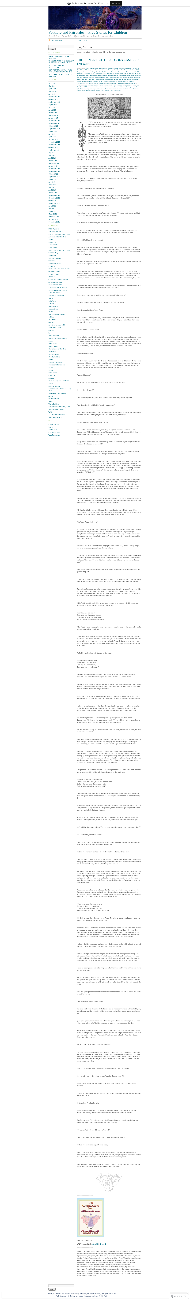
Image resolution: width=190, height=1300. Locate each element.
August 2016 (52, 131)
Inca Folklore (53, 319)
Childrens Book (123, 68)
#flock (86, 79)
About (85, 40)
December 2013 (54, 169)
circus (100, 87)
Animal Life (52, 242)
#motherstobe (81, 83)
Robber (135, 88)
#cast (105, 75)
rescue (131, 88)
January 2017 (53, 118)
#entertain (137, 77)
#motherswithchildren (92, 83)
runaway (51, 378)
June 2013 (52, 185)
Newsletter (52, 351)
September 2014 (54, 150)
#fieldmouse (80, 79)
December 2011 (54, 222)
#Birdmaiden (94, 75)
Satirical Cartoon (54, 386)
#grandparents (81, 81)
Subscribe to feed (56, 40)
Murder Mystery (53, 346)
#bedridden (85, 75)
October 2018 (53, 99)
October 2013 (53, 174)
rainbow (125, 88)
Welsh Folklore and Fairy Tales (59, 407)
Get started (116, 3)
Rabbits (51, 370)
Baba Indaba (53, 248)
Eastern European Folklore (57, 290)
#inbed (120, 81)
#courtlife (79, 77)
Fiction (119, 70)
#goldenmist (117, 79)
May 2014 (51, 155)
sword (93, 90)
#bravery (100, 75)
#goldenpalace (126, 79)
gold (78, 88)
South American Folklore (57, 393)
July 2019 (51, 94)
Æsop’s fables (53, 245)
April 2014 (52, 158)
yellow (107, 90)
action (130, 85)
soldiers (79, 90)
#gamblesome (100, 79)
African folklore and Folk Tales (59, 234)
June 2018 (52, 110)
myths (98, 88)
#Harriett (95, 81)
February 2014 (53, 163)
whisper (98, 90)
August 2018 (52, 105)
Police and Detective (55, 362)
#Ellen (107, 77)
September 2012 (54, 203)
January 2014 (53, 166)
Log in (50, 427)
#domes (85, 77)
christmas (51, 277)
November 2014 (54, 145)
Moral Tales (52, 343)
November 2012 (54, 198)
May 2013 (51, 187)
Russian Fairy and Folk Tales (58, 381)
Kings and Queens (82, 72)
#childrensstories (124, 75)
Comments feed (54, 432)
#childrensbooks (113, 75)
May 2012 (51, 209)
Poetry (50, 359)
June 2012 (52, 206)
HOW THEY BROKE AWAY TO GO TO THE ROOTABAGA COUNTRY (60, 71)
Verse (50, 401)
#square (133, 83)
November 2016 (54, 123)
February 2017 (53, 115)
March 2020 (52, 91)
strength (88, 90)
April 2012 (52, 211)
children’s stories (113, 68)
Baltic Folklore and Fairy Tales (59, 250)
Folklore (138, 70)
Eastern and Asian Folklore (57, 287)
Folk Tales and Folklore (128, 70)
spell (83, 90)
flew (133, 87)
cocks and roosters (55, 282)
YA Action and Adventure (57, 415)
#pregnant (102, 83)
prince (110, 88)
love (90, 72)
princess (115, 88)
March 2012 (52, 214)
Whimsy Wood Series (55, 409)
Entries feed (52, 430)
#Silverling (113, 83)
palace (106, 88)
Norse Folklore (53, 354)
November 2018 (54, 97)
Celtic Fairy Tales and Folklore (59, 269)
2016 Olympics (53, 229)
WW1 (50, 412)
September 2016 (54, 129)
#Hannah (89, 81)
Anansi (50, 240)
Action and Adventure (92, 68)
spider (135, 72)
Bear (78, 87)
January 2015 (53, 139)
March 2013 (52, 193)
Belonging (52, 256)
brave (91, 87)
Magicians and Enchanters (110, 72)
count (104, 87)
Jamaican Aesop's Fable (57, 325)
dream (108, 87)
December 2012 (54, 195)
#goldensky (135, 79)
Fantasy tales (112, 70)
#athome (131, 73)
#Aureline (138, 73)
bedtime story (103, 68)
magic (94, 88)
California (51, 266)
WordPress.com (54, 435)
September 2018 (54, 102)
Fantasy (104, 70)
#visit (114, 85)
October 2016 (53, 126)
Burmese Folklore (54, 264)
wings (102, 90)
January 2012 (53, 219)
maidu (50, 341)
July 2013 (51, 182)
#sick (107, 83)
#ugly (110, 85)
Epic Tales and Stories (83, 70)
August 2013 (52, 179)
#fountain (92, 79)
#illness (114, 81)
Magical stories (96, 72)
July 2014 (51, 153)
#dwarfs (102, 77)
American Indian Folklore (57, 237)
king (85, 88)
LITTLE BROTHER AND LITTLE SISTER (56, 66)
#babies (79, 75)
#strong (85, 85)
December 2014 (54, 142)
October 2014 (53, 147)
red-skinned (52, 373)
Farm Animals (53, 309)
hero (81, 88)
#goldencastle (109, 79)
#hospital (109, 81)
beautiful (83, 87)
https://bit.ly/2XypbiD (99, 1244)
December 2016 (54, 121)
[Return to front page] (95, 29)
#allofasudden (124, 73)
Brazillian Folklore (54, 258)
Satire (50, 383)
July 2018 (51, 107)
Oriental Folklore (54, 357)
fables (93, 70)
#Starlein (79, 85)
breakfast (51, 261)
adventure (136, 85)
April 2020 (52, 89)
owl (102, 88)
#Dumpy (97, 77)
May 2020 (51, 86)
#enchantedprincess (116, 77)
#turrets (106, 85)
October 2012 (53, 201)
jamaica (51, 322)
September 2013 (54, 177)
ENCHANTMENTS (133, 68)
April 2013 (52, 190)
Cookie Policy (103, 1296)
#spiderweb (120, 83)
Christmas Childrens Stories (58, 279)
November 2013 (54, 171)
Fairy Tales (98, 70)
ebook (113, 87)
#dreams (91, 77)
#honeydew (102, 81)
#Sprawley (127, 83)
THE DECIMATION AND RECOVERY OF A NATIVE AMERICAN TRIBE (61, 62)
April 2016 (52, 137)
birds (87, 87)
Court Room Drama (55, 285)
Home (79, 40)
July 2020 (51, 83)
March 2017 (52, 113)
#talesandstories (93, 85)
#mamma (125, 81)
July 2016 (51, 134)
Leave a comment (115, 90)
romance (51, 375)
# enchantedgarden (113, 73)
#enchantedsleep (128, 77)
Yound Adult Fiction (96, 73)
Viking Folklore (53, 404)
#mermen (131, 81)
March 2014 (52, 161)
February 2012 (53, 217)
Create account (53, 424)
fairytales (122, 87)
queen (121, 88)
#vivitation (120, 85)
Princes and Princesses (125, 72)
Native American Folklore (57, 349)
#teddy (101, 85)
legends (89, 88)
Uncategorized (53, 399)
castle (96, 87)
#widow (125, 85)
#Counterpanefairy (134, 75)
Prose (50, 367)
